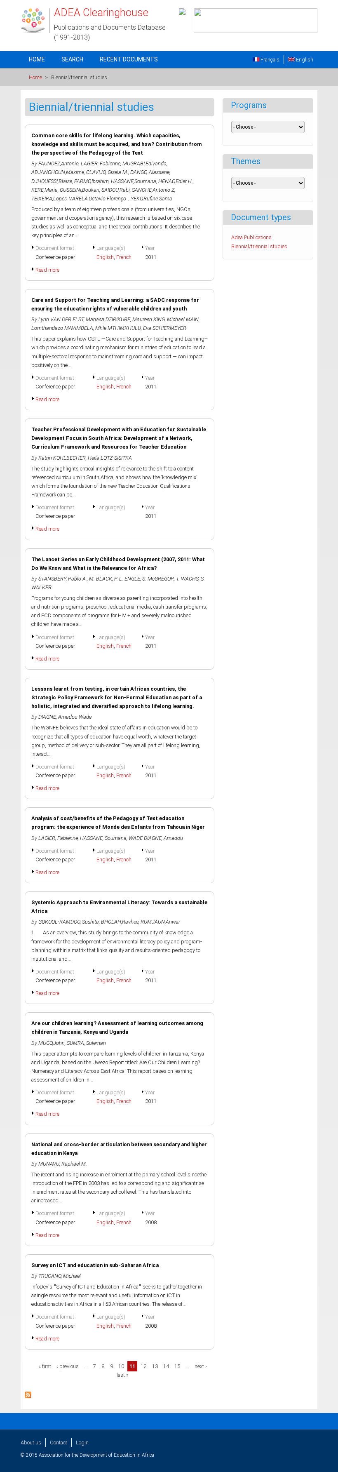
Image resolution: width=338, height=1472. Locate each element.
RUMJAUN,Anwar (160, 922)
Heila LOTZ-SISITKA (110, 458)
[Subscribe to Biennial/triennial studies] (28, 1396)
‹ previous (67, 1366)
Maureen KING (148, 319)
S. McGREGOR (158, 579)
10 (121, 1366)
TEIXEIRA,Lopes (49, 198)
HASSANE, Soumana (103, 838)
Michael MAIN (183, 319)
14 (166, 1366)
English (304, 59)
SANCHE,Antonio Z (153, 190)
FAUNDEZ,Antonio (58, 163)
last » (123, 1375)
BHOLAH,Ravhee (119, 922)
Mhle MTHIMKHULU (118, 328)
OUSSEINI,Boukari (79, 190)
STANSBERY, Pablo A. (62, 579)
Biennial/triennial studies (259, 246)
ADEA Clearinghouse (101, 12)
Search (72, 59)
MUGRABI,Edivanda (144, 163)
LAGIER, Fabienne (100, 163)
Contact (58, 1442)
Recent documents (129, 59)
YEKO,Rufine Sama (151, 198)
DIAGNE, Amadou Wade (65, 717)
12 (143, 1366)
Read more (47, 270)
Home (37, 59)
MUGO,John (51, 1043)
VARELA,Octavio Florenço (99, 198)
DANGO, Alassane (149, 172)
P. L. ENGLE (127, 579)
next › (201, 1366)
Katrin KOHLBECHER (62, 458)
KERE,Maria (44, 190)
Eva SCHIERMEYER (164, 328)
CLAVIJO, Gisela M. (107, 172)
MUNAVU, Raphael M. (62, 1164)
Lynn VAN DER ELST (61, 319)
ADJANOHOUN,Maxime (57, 172)
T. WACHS (187, 579)
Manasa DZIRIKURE (108, 319)
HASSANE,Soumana (133, 181)
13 (155, 1366)
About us (31, 1442)
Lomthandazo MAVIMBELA (62, 328)
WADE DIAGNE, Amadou (156, 838)
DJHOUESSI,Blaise (51, 181)
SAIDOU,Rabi (115, 190)
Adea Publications (251, 237)
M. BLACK (100, 579)
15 (177, 1366)
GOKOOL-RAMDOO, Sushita (68, 922)
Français (269, 59)
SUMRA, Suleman (86, 1043)
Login (82, 1442)
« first (44, 1366)
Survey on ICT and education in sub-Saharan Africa (95, 1265)
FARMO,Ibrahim (91, 181)
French (123, 257)
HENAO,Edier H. (175, 181)
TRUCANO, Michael (59, 1276)
